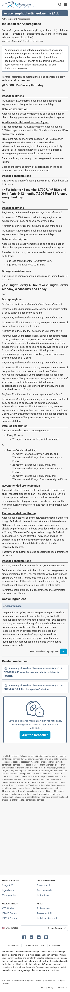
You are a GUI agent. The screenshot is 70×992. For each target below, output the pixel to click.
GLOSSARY (14, 945)
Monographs (9, 895)
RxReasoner (43, 908)
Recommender (45, 890)
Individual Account (47, 918)
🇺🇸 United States (10, 928)
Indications (43, 895)
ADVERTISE (55, 945)
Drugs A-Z (7, 885)
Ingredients (8, 890)
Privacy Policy (47, 987)
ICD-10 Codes (9, 913)
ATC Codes (8, 908)
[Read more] (63, 651)
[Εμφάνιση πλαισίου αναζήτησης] (59, 4)
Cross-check (44, 885)
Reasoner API (44, 913)
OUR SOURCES (30, 945)
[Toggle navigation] (65, 4)
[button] (35, 735)
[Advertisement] (35, 837)
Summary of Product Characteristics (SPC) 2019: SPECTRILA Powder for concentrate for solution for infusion (33, 672)
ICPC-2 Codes (9, 918)
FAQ (43, 945)
